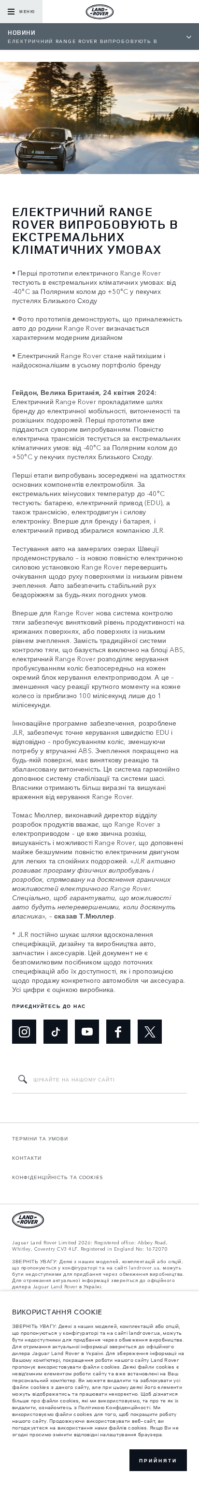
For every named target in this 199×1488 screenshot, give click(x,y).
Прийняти (158, 1460)
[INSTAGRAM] (24, 1032)
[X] (150, 1032)
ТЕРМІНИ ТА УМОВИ (40, 1138)
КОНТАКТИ (27, 1157)
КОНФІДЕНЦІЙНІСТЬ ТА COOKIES (57, 1177)
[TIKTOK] (55, 1032)
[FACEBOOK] (118, 1032)
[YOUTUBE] (87, 1032)
